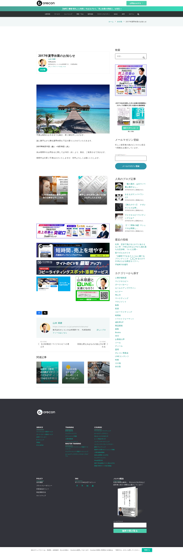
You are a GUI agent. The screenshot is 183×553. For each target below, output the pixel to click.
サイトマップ (41, 495)
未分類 (118, 366)
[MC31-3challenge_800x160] (73, 231)
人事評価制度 (120, 278)
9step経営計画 (98, 460)
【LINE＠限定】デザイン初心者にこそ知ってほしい (72, 374)
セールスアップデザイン (125, 288)
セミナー (119, 291)
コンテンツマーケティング (102, 441)
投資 (117, 308)
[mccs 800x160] (73, 267)
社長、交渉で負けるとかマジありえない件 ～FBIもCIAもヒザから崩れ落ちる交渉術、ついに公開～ (130, 246)
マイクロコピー (121, 281)
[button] (51, 14)
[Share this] (39, 313)
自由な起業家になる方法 (101, 455)
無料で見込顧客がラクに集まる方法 (104, 463)
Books (118, 332)
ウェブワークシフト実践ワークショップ (76, 451)
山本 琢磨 (52, 59)
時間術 (118, 315)
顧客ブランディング (100, 447)
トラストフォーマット (124, 319)
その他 (118, 363)
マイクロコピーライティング (102, 431)
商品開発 (119, 326)
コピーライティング (123, 312)
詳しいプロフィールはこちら (57, 66)
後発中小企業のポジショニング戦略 (104, 449)
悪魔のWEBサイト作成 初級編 (102, 466)
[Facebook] (77, 486)
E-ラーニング (40, 440)
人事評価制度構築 (99, 452)
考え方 (118, 295)
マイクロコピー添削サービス (44, 431)
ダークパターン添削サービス (44, 434)
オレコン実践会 (121, 353)
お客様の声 (120, 339)
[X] (82, 486)
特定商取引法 (41, 492)
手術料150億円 (121, 264)
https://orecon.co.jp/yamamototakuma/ (70, 327)
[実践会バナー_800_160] (73, 250)
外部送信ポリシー (42, 489)
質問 (117, 349)
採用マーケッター (41, 437)
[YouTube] (93, 486)
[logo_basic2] (45, 3)
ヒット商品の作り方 (100, 439)
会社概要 (39, 482)
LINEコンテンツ (122, 356)
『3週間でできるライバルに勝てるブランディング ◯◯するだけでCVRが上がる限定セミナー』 (130, 258)
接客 (117, 329)
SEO (117, 336)
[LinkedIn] (87, 486)
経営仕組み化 (69, 431)
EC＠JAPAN (39, 445)
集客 (117, 305)
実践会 (38, 442)
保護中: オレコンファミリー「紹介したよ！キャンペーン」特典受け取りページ (98, 370)
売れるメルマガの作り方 (101, 436)
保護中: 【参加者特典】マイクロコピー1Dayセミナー (47, 374)
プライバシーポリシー (44, 485)
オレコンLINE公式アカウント (85, 482)
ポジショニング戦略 (71, 436)
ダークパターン (121, 285)
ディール (119, 346)
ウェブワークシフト (71, 433)
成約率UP (119, 322)
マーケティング (121, 298)
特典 (117, 360)
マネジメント (120, 302)
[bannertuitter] (53, 283)
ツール (118, 343)
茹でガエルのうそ (122, 253)
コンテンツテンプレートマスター (103, 444)
